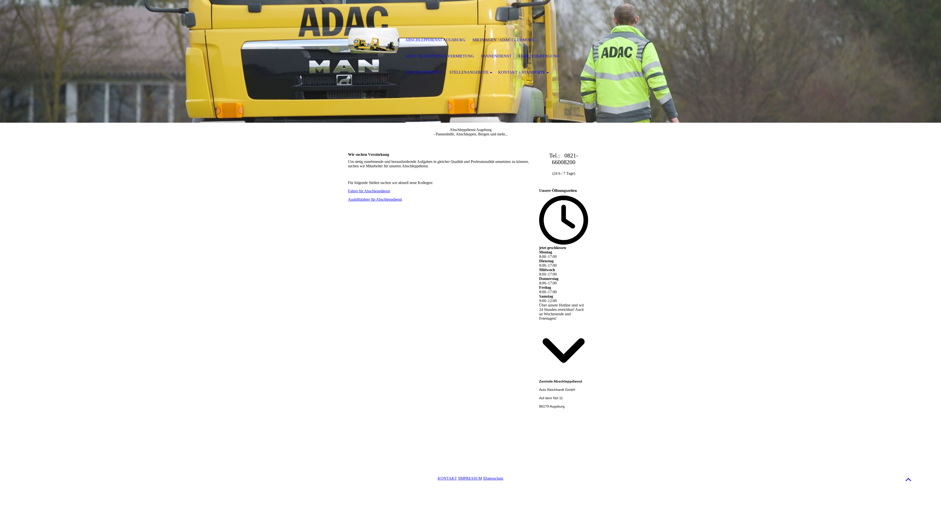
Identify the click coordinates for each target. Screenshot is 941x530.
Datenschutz (493, 478)
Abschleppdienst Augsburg (435, 40)
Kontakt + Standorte (521, 72)
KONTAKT (447, 478)
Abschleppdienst (423, 72)
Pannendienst (496, 56)
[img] (373, 40)
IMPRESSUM (470, 478)
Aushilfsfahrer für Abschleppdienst (375, 199)
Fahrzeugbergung (539, 56)
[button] (908, 479)
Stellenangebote (469, 72)
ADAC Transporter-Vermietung (439, 56)
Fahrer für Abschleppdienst (369, 191)
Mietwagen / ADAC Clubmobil (503, 40)
